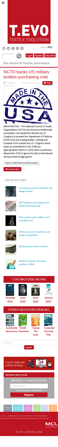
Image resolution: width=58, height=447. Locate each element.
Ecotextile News (8, 408)
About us (4, 416)
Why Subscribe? (12, 169)
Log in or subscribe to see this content (21, 162)
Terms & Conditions (26, 416)
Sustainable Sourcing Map (50, 331)
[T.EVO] (29, 21)
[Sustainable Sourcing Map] (48, 320)
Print (48, 83)
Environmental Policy (8, 418)
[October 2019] (10, 290)
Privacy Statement (41, 416)
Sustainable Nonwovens (12, 329)
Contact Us (45, 418)
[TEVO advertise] (29, 363)
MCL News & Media (45, 408)
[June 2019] (23, 290)
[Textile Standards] (23, 320)
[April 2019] (35, 290)
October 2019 (10, 299)
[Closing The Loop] (35, 320)
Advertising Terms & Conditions (28, 418)
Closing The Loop (35, 331)
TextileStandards (28, 408)
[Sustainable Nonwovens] (10, 320)
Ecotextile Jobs (53, 408)
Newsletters (13, 416)
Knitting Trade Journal (37, 408)
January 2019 (48, 299)
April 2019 (35, 299)
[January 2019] (48, 290)
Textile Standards (24, 329)
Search (29, 347)
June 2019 (23, 299)
